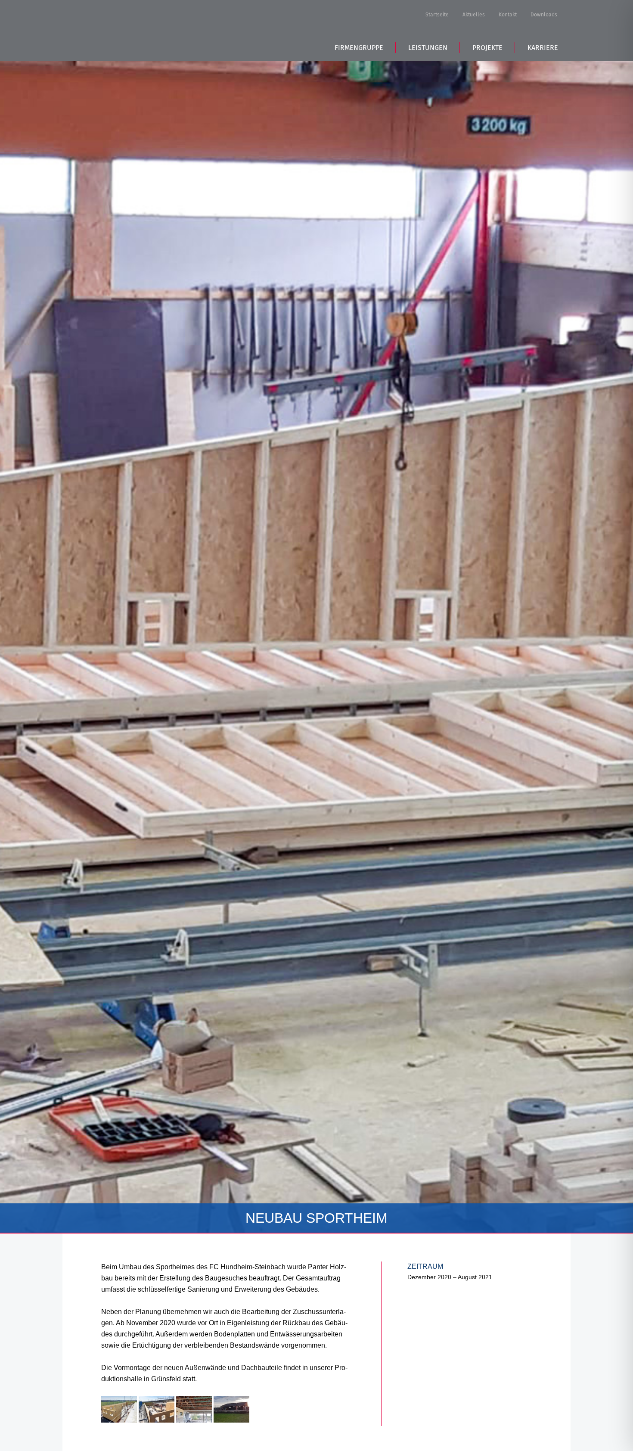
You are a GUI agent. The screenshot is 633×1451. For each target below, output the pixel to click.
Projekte (487, 47)
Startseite (437, 15)
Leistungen (427, 47)
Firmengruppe (359, 47)
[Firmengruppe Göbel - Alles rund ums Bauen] (139, 29)
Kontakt (508, 15)
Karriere (543, 47)
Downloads (544, 15)
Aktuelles (473, 15)
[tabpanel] (316, 617)
